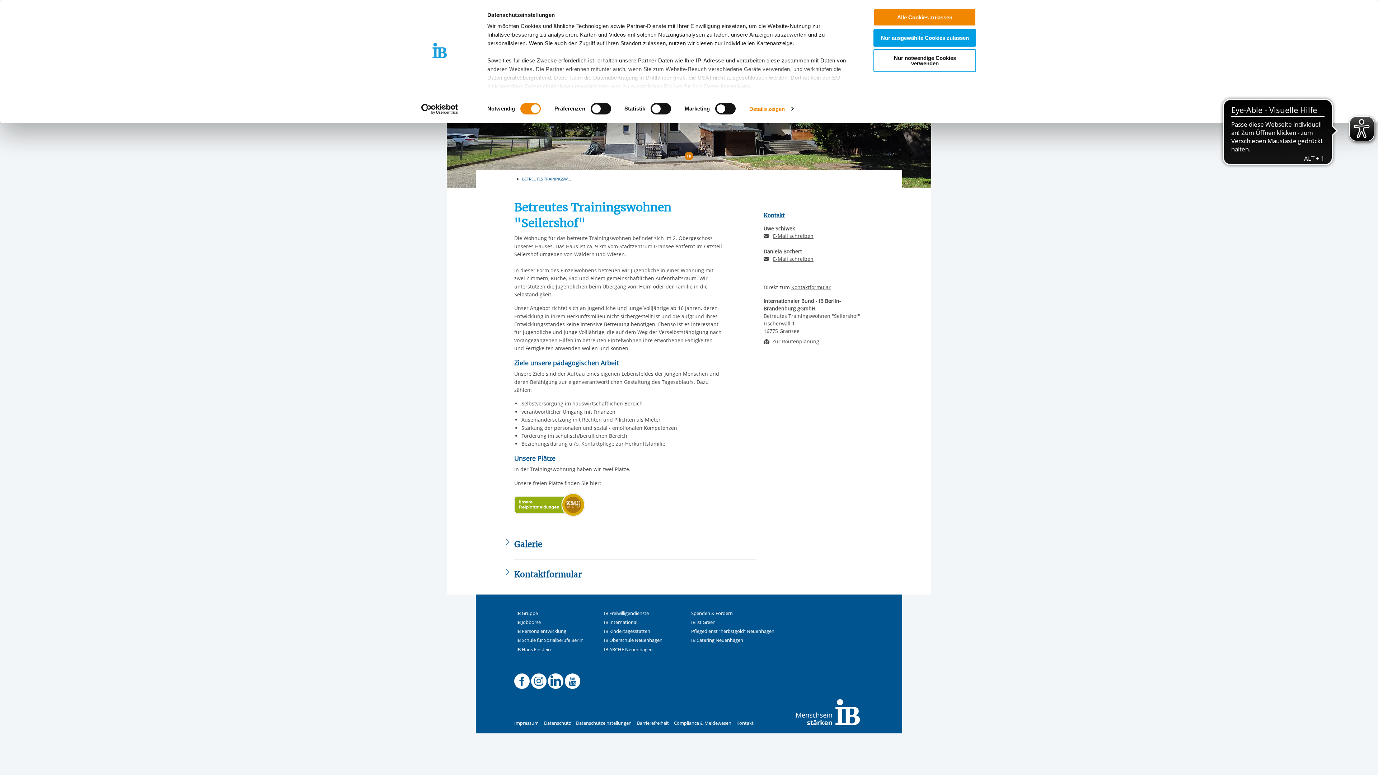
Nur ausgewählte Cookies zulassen (925, 38)
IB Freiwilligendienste (626, 613)
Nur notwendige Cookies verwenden (925, 60)
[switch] (601, 108)
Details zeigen (767, 109)
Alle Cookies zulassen (924, 17)
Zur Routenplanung (795, 341)
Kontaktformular (811, 287)
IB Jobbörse (528, 622)
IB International (620, 622)
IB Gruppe (527, 613)
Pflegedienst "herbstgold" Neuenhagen (732, 631)
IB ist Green (703, 622)
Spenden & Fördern (712, 613)
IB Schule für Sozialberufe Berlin (549, 640)
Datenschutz (557, 723)
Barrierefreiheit (653, 723)
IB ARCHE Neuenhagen (628, 650)
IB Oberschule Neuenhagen (633, 640)
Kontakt (745, 723)
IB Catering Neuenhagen (717, 640)
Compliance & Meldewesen (702, 723)
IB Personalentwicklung (541, 631)
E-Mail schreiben (793, 236)
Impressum (526, 723)
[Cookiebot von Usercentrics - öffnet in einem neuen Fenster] (439, 109)
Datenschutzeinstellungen (604, 723)
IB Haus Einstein (533, 650)
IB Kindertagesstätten (627, 631)
